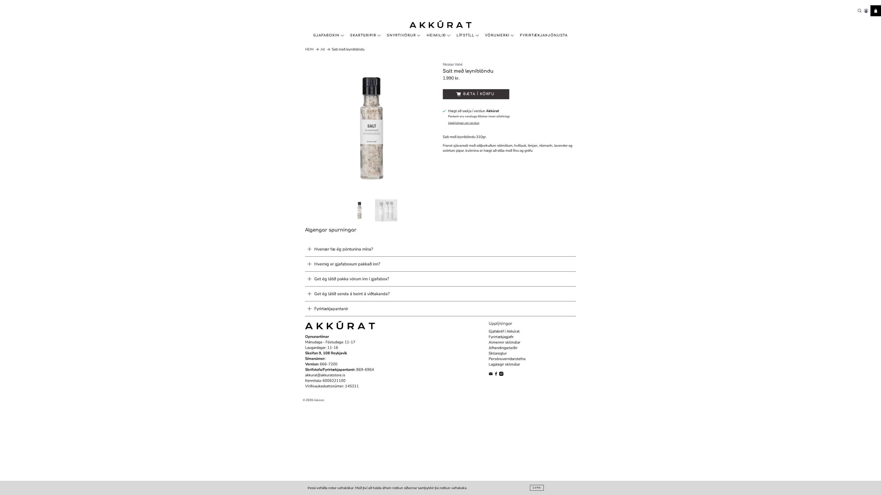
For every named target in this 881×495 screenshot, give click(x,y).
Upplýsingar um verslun (463, 123)
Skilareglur (498, 353)
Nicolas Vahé (453, 64)
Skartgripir (363, 35)
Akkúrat (319, 400)
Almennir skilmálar (504, 342)
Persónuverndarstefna (507, 358)
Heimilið (436, 35)
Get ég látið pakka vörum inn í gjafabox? (351, 279)
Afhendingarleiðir (503, 347)
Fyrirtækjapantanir (331, 308)
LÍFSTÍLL (465, 35)
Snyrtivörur (401, 35)
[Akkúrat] (440, 24)
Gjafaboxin (326, 35)
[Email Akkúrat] (491, 374)
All (323, 49)
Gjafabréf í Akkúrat (504, 331)
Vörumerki (497, 35)
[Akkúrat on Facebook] (496, 374)
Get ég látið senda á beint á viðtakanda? (352, 294)
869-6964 (365, 369)
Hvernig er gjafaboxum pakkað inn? (347, 264)
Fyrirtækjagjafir (501, 336)
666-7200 (328, 364)
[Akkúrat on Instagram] (501, 374)
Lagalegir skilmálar (504, 364)
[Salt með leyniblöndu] (371, 128)
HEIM (309, 49)
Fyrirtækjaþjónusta (544, 35)
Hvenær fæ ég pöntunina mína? (343, 249)
